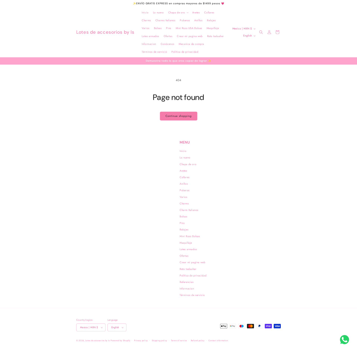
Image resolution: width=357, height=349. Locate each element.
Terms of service (179, 340)
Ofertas (184, 256)
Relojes (184, 229)
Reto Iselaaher (188, 269)
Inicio (183, 151)
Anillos (184, 184)
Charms (184, 203)
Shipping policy (159, 340)
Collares (185, 177)
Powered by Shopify (120, 340)
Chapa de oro (188, 164)
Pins (182, 223)
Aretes (183, 171)
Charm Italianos (189, 210)
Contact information (218, 340)
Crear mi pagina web (192, 262)
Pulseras (185, 190)
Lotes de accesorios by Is (97, 340)
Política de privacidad (193, 275)
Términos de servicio (192, 295)
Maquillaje (186, 243)
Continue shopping (178, 116)
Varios (183, 197)
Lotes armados (188, 249)
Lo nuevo (185, 157)
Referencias (187, 282)
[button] (178, 12)
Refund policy (198, 340)
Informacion (187, 288)
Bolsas (183, 216)
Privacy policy (141, 340)
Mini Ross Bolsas (190, 236)
